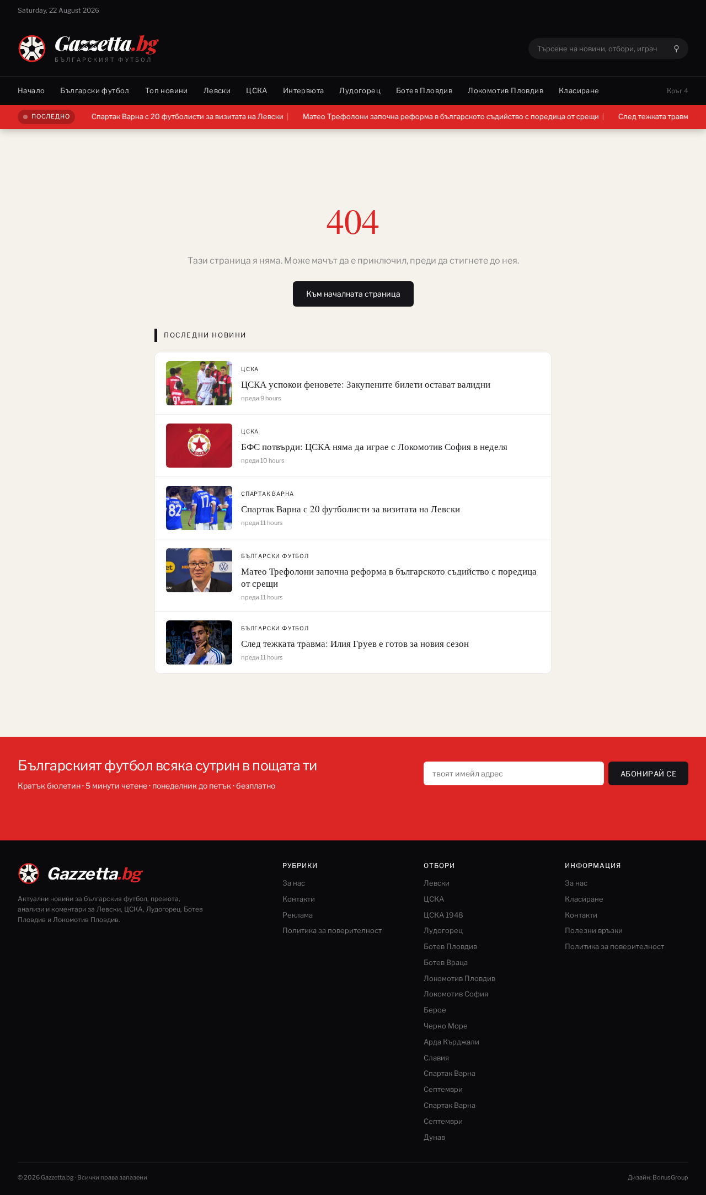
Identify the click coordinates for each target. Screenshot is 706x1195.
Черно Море (446, 1025)
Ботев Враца (446, 962)
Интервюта (303, 90)
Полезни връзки (594, 930)
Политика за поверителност (332, 930)
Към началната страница (353, 293)
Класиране (579, 90)
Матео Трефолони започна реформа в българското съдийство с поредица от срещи (431, 116)
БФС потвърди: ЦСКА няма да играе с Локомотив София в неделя (374, 446)
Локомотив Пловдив (505, 90)
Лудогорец (360, 90)
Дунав (434, 1137)
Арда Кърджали (451, 1041)
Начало (31, 90)
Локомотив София (456, 993)
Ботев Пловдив (424, 90)
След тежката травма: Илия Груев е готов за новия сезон (355, 643)
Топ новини (166, 90)
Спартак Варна (267, 493)
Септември (443, 1089)
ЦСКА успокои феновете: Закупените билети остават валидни (365, 384)
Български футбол (94, 90)
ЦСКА (257, 90)
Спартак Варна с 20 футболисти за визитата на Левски (168, 116)
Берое (435, 1009)
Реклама (297, 914)
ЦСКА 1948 (443, 914)
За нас (293, 882)
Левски (217, 90)
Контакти (298, 898)
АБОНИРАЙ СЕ (649, 773)
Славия (436, 1057)
